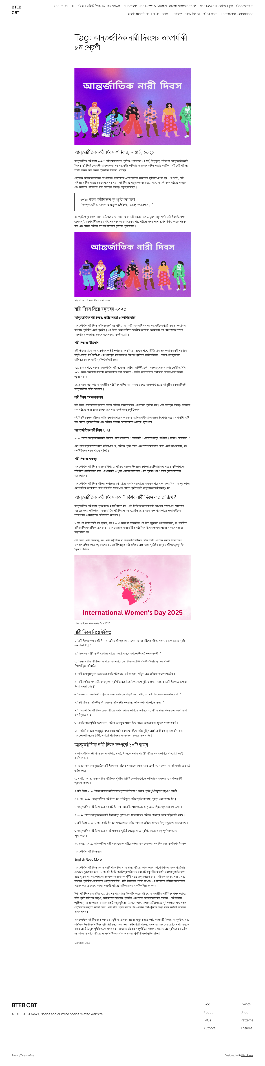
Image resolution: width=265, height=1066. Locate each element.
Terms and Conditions (237, 14)
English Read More (88, 859)
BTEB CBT (16, 9)
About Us (60, 6)
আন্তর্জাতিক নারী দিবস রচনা (88, 851)
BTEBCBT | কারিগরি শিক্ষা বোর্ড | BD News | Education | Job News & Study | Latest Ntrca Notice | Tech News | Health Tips (152, 6)
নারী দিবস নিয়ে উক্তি (92, 632)
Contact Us (244, 6)
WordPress (247, 1055)
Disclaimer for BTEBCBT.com (147, 14)
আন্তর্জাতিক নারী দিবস (134, 527)
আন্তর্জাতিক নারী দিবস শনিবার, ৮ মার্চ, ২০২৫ (114, 152)
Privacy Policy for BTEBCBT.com (194, 14)
